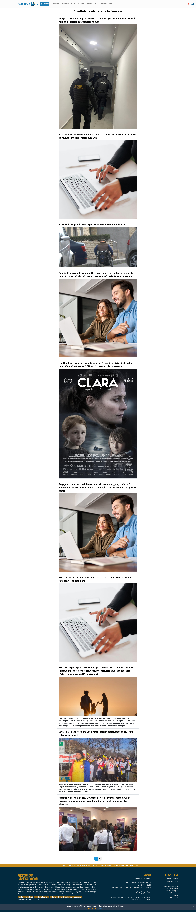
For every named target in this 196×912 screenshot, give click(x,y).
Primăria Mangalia (171, 891)
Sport (97, 4)
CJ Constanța (173, 893)
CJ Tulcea (175, 895)
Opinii (111, 4)
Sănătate (81, 4)
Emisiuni (46, 4)
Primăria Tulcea (172, 888)
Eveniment (65, 4)
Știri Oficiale (173, 897)
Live (192, 4)
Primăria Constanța (171, 886)
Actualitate (55, 4)
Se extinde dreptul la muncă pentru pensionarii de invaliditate (92, 224)
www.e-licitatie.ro (37, 900)
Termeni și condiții (171, 881)
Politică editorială (41, 897)
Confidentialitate (172, 879)
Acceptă (101, 908)
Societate (78, 897)
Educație (90, 4)
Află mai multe (92, 908)
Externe (104, 4)
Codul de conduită (26, 897)
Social (73, 4)
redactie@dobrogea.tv (123, 887)
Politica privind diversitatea (61, 897)
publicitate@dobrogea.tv (142, 887)
